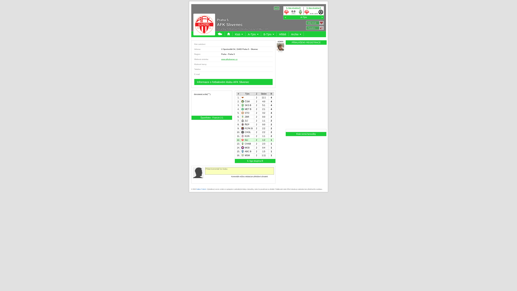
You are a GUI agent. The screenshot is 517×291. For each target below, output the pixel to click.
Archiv (297, 34)
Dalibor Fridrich (201, 189)
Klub (240, 34)
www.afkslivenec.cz (229, 59)
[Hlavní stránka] (220, 34)
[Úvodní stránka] (229, 34)
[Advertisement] (306, 87)
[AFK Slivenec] (286, 14)
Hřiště (282, 34)
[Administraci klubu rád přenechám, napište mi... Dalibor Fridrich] (280, 47)
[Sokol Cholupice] (320, 14)
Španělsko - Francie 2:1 (211, 118)
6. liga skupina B (293, 8)
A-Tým (304, 17)
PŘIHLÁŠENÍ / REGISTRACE (306, 42)
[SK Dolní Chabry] (300, 14)
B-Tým (269, 34)
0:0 (293, 11)
